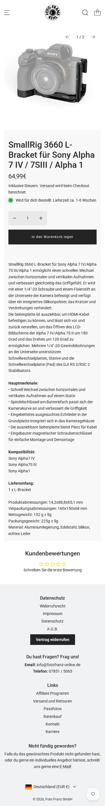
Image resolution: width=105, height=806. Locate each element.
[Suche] (85, 12)
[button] (67, 37)
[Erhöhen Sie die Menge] (41, 218)
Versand (47, 185)
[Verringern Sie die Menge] (14, 218)
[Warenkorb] (97, 12)
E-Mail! (65, 766)
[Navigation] (7, 13)
